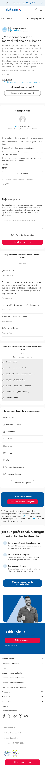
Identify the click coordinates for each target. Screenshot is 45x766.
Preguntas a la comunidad (11, 673)
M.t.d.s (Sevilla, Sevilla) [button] (17, 129)
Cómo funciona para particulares (13, 694)
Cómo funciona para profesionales (14, 699)
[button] (22, 658)
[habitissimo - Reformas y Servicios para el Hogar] (10, 10)
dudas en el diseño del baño (14, 317)
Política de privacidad (12, 733)
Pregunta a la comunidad (22, 93)
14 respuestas (7, 275)
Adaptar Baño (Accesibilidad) (17, 392)
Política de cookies (10, 738)
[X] (15, 716)
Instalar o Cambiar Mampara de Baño (21, 374)
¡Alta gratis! (30, 3)
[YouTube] (20, 716)
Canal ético (6, 707)
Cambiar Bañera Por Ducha (16, 368)
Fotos (4, 675)
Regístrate (5, 697)
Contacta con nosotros (9, 711)
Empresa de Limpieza (9, 668)
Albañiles (5, 684)
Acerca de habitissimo (9, 704)
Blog (3, 671)
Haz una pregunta (34, 19)
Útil (7, 184)
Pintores (4, 679)
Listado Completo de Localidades (14, 687)
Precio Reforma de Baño (10, 661)
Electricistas (6, 682)
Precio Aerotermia (8, 663)
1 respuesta (7, 80)
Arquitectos (6, 686)
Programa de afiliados (9, 709)
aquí (23, 516)
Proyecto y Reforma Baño (16, 380)
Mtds (17, 126)
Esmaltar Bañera (12, 398)
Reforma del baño (10, 328)
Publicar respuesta (22, 242)
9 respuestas (7, 298)
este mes (22, 263)
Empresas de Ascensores (10, 666)
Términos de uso (9, 728)
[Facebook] (9, 716)
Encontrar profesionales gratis (22, 502)
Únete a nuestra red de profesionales (22, 583)
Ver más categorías (22, 483)
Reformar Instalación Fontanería (18, 386)
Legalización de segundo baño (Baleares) (20, 305)
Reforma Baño (11, 362)
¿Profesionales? (9, 271)
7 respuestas (7, 333)
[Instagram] (4, 716)
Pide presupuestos (22, 762)
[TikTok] (26, 716)
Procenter (5, 678)
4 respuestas (7, 321)
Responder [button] (23, 173)
